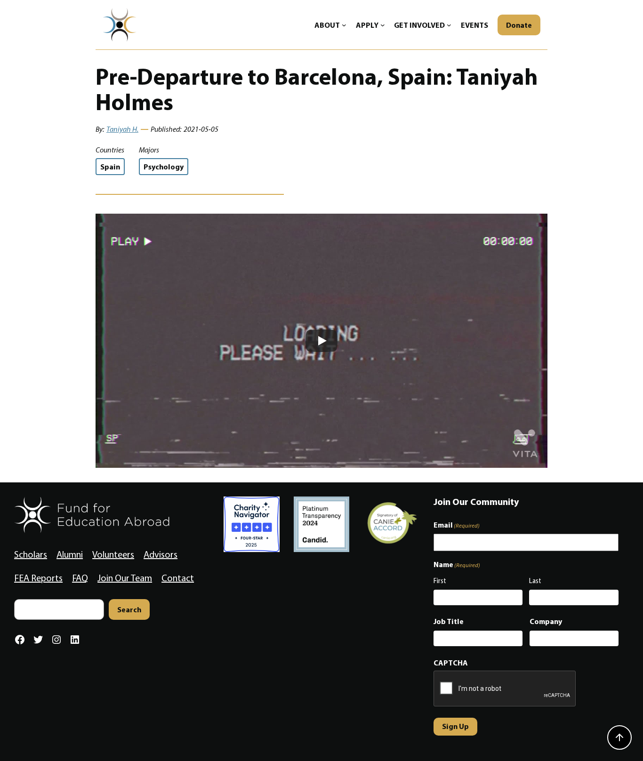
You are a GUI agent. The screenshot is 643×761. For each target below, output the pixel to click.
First (440, 581)
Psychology (164, 166)
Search (129, 609)
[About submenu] (344, 25)
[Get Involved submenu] (449, 25)
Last (535, 581)
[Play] (321, 340)
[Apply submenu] (382, 25)
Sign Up (455, 726)
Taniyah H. (122, 129)
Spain (110, 166)
